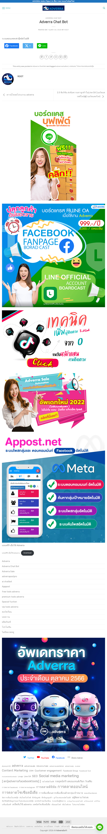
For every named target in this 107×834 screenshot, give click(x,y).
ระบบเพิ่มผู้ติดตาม (59, 801)
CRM (31, 770)
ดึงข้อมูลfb (36, 798)
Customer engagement (48, 770)
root (66, 30)
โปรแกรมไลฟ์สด (78, 804)
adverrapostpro (9, 576)
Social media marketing (59, 776)
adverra (17, 766)
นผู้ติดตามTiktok (80, 797)
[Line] (99, 827)
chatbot (77, 766)
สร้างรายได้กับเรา (68, 826)
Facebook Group (70, 770)
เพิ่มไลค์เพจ (66, 804)
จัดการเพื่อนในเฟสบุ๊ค (10, 798)
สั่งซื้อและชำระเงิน (94, 826)
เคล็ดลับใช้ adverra (22, 804)
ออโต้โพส (97, 801)
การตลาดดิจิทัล (46, 787)
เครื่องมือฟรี (6, 804)
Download (27, 553)
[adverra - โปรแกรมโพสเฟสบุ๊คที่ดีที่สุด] (54, 8)
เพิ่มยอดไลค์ (56, 804)
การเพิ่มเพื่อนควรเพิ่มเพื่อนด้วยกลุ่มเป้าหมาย (61, 793)
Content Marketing (15, 770)
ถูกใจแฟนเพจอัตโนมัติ (62, 798)
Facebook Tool (85, 771)
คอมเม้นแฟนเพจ (90, 793)
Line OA (27, 776)
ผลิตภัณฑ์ (6, 622)
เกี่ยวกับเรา (81, 826)
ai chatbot (7, 581)
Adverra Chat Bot (53, 18)
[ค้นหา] (104, 8)
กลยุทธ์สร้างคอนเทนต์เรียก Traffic (73, 781)
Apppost (6, 586)
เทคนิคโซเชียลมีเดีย (41, 804)
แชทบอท (72, 66)
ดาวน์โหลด (48, 826)
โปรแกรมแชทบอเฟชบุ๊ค (85, 66)
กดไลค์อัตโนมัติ (48, 782)
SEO (35, 776)
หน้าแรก (9, 826)
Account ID (6, 766)
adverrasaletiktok (56, 766)
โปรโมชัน (6, 627)
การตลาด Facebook (10, 787)
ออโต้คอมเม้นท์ (88, 801)
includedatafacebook (9, 776)
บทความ (6, 617)
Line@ (20, 776)
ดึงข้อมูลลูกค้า (47, 798)
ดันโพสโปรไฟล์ (25, 798)
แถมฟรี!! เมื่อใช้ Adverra (11, 553)
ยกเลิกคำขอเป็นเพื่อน (43, 801)
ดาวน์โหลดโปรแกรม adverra (20, 95)
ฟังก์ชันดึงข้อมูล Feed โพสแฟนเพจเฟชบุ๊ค (18, 801)
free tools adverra (11, 591)
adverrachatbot (62, 66)
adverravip (69, 766)
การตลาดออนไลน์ (73, 786)
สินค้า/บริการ (19, 826)
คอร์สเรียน (7, 612)
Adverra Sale (8, 571)
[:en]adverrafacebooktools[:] (21, 781)
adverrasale (29, 766)
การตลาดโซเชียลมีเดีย (20, 792)
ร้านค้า (57, 826)
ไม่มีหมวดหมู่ (8, 632)
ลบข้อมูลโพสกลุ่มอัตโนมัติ (75, 801)
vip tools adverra (10, 607)
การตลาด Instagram (27, 787)
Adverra (6, 561)
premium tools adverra (13, 597)
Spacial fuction (9, 601)
